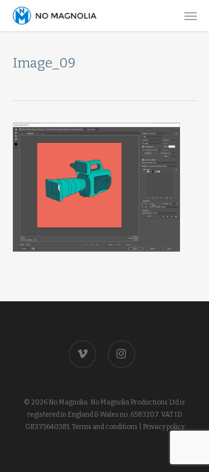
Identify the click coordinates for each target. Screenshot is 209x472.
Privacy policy (163, 427)
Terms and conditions (105, 427)
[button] (190, 15)
